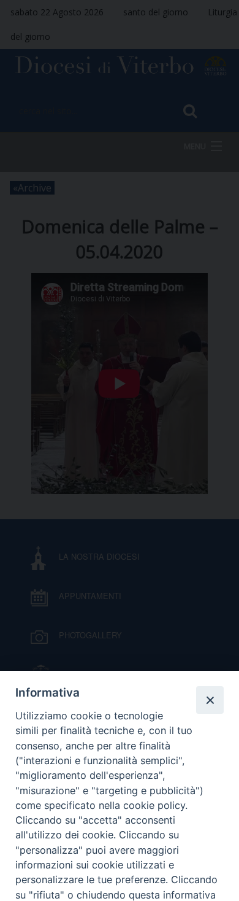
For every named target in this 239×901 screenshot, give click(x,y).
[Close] (209, 699)
